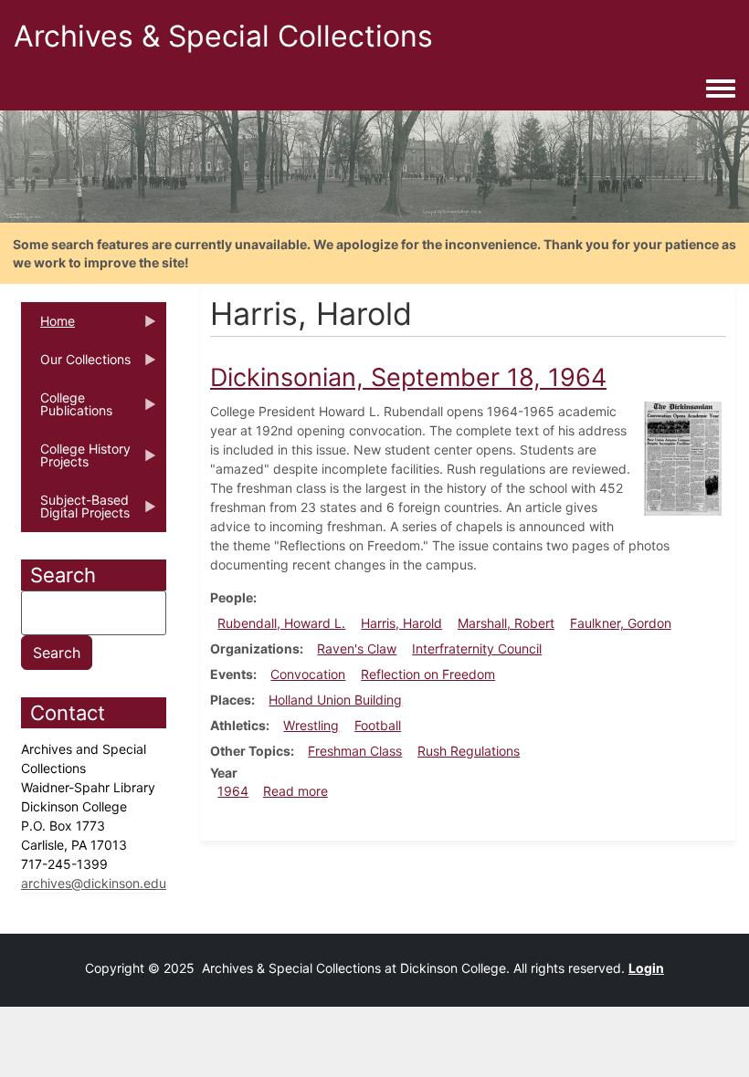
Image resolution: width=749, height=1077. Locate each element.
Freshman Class (355, 750)
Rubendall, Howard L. (281, 623)
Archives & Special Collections (223, 36)
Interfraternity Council (477, 648)
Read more (295, 791)
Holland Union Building (335, 699)
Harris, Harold (401, 623)
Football (377, 725)
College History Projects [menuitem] (76, 461)
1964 (232, 791)
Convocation (307, 674)
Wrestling (311, 725)
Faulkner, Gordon (620, 623)
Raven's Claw (356, 648)
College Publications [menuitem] (66, 410)
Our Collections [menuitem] (76, 365)
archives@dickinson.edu (93, 883)
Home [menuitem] (48, 326)
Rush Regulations (468, 750)
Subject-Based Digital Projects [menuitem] (75, 512)
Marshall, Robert (506, 623)
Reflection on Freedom (428, 674)
